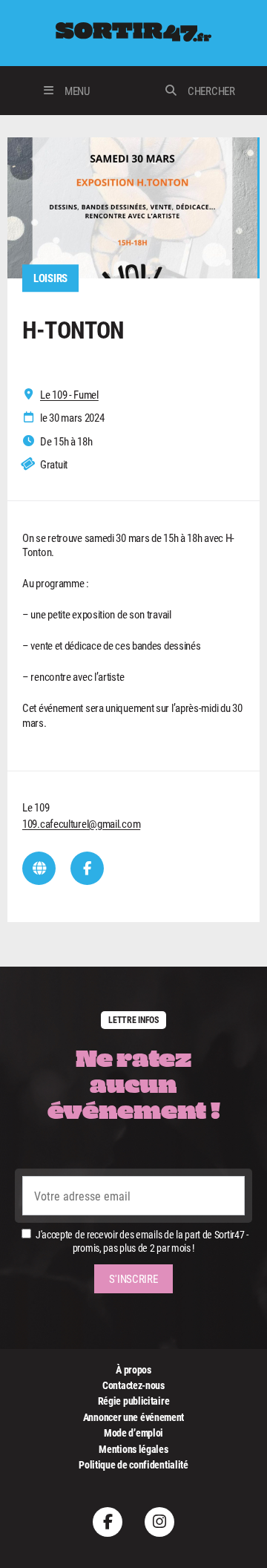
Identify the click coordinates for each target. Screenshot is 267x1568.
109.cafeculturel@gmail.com (81, 823)
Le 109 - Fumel (69, 394)
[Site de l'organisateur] (39, 868)
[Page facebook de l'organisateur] (87, 868)
